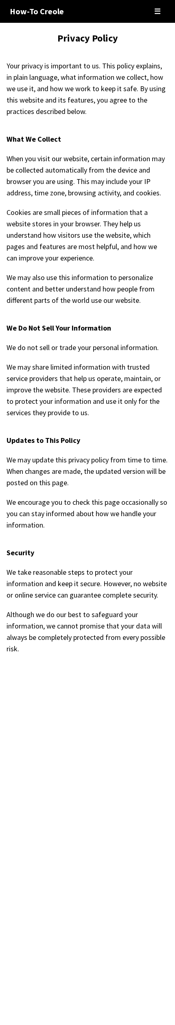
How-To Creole (37, 11)
